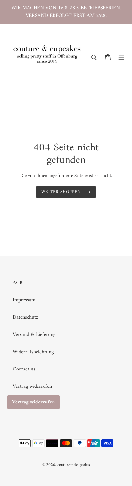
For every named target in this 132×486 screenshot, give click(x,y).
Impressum (24, 300)
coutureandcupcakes (73, 464)
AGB (17, 282)
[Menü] (121, 57)
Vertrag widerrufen (32, 386)
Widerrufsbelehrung (33, 351)
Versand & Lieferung (34, 334)
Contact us (24, 369)
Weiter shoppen (61, 191)
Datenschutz (25, 317)
